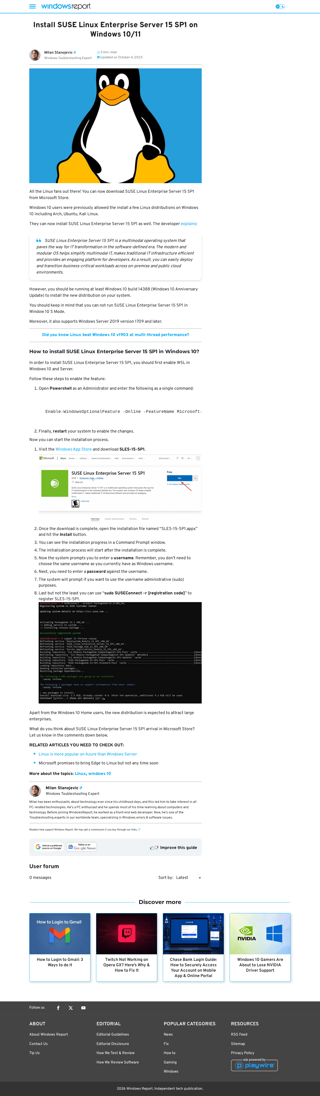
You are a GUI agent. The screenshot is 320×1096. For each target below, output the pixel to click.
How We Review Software (118, 1062)
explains (188, 224)
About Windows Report (48, 1034)
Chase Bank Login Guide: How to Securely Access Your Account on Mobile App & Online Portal (193, 968)
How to (169, 1053)
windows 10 (99, 774)
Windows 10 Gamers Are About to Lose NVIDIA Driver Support (260, 965)
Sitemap (238, 1044)
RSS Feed (239, 1034)
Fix (166, 1044)
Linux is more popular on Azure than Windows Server (88, 754)
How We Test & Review (115, 1053)
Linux (80, 774)
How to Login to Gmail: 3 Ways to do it (60, 962)
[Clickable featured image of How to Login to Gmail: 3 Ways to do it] (60, 933)
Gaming (170, 1062)
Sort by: (165, 878)
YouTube (83, 1008)
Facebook (58, 1008)
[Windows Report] (65, 6)
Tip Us (34, 1053)
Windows (171, 1071)
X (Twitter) (71, 1008)
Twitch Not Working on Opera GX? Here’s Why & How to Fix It (126, 965)
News (168, 1034)
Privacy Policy (242, 1053)
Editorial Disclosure (113, 1044)
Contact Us (38, 1044)
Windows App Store (74, 449)
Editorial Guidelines (113, 1034)
